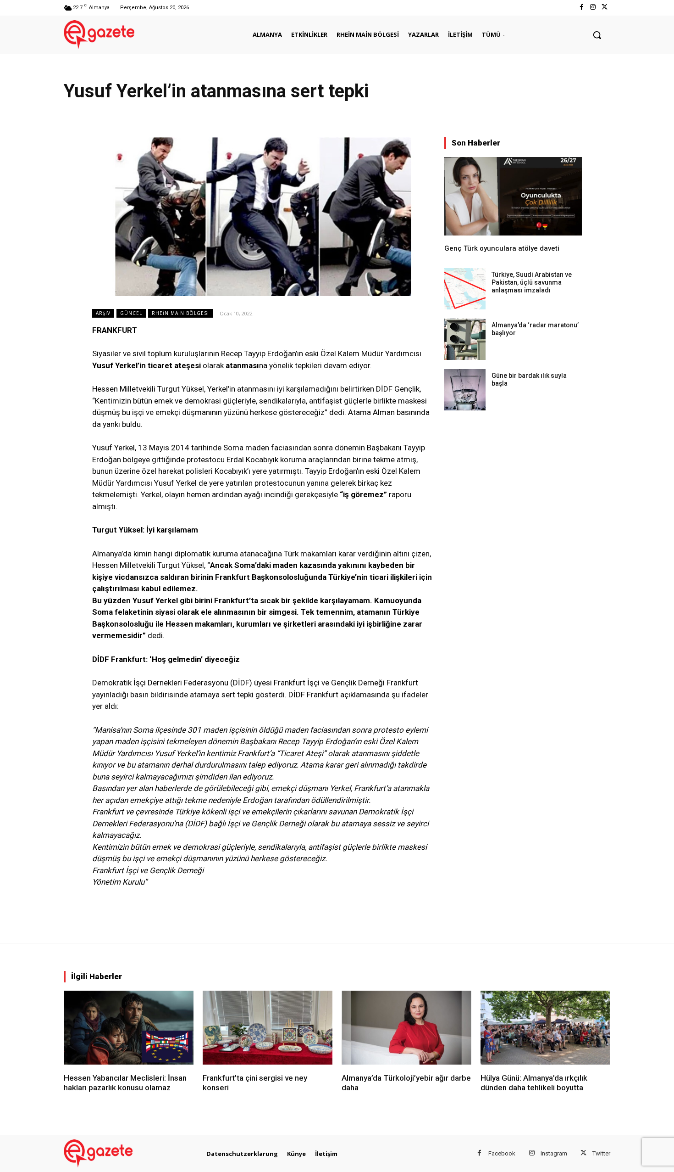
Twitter (601, 1153)
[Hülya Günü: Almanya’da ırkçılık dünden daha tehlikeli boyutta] (545, 1028)
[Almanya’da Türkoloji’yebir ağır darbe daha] (406, 1028)
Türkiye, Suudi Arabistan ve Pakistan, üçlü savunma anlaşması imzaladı (532, 282)
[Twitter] (604, 7)
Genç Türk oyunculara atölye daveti (501, 248)
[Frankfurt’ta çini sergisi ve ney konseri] (267, 1028)
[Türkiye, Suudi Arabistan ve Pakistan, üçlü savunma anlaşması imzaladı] (465, 288)
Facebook (501, 1153)
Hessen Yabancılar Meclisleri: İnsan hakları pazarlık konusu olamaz (125, 1082)
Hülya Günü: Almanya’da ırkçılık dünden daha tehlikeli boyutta (534, 1082)
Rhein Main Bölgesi (180, 313)
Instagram (554, 1153)
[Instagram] (593, 7)
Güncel (131, 313)
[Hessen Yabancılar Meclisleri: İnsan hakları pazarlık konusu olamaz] (128, 1028)
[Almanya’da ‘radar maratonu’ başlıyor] (465, 339)
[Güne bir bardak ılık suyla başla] (465, 389)
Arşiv (103, 313)
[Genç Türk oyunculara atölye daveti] (513, 196)
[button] (597, 35)
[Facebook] (581, 7)
